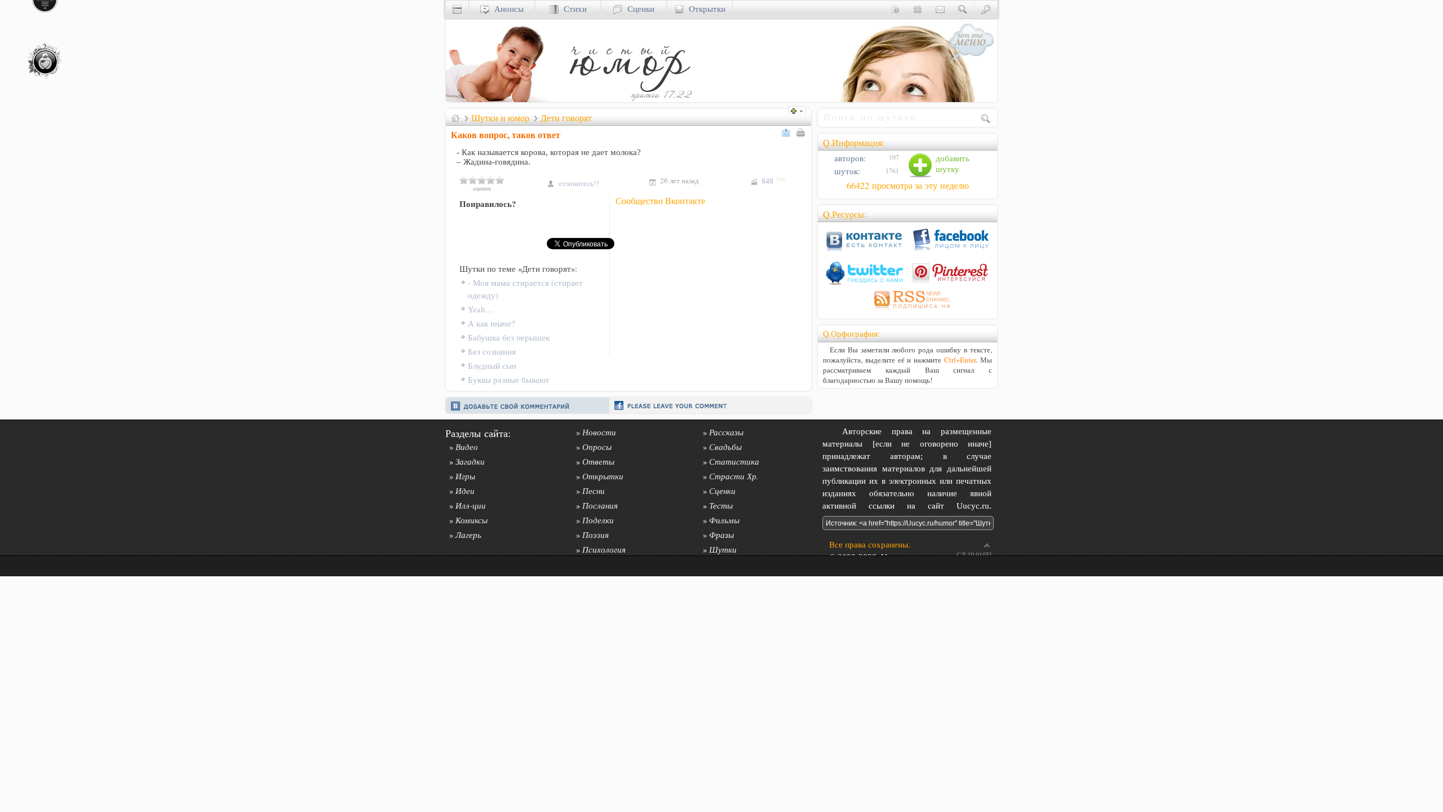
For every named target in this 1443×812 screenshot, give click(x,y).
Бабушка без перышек (509, 337)
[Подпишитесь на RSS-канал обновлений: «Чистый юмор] (907, 310)
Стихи (573, 8)
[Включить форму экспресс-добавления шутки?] (800, 109)
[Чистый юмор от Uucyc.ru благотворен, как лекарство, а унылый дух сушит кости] (629, 99)
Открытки (704, 8)
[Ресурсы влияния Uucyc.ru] (455, 118)
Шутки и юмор (500, 118)
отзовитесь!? (579, 183)
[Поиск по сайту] (962, 8)
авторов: (849, 158)
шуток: (846, 171)
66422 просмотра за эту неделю (908, 185)
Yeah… (480, 309)
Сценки (638, 8)
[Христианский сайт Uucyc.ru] (502, 99)
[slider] (481, 179)
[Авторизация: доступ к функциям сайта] (985, 8)
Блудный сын (492, 365)
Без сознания (492, 351)
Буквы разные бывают (509, 379)
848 (773, 180)
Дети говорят (566, 118)
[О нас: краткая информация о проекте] (895, 8)
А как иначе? (491, 323)
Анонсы (506, 8)
